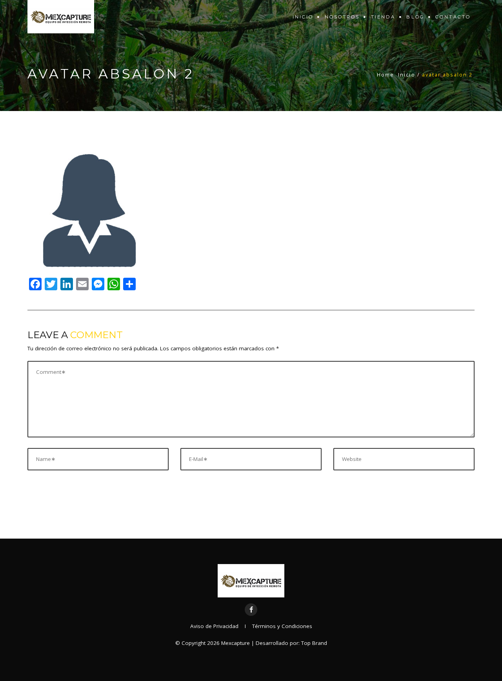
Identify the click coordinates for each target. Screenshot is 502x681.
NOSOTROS (342, 17)
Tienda (383, 17)
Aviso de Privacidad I (221, 626)
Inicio (303, 17)
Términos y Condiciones (282, 626)
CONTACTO (453, 17)
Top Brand (314, 642)
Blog (415, 17)
